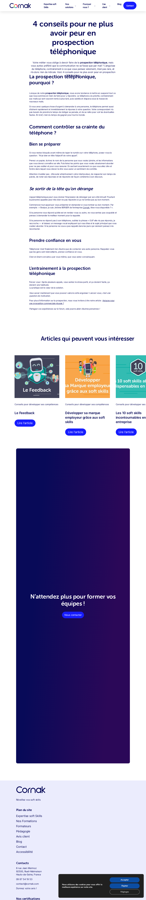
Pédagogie (23, 831)
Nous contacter (73, 615)
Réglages (124, 891)
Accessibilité (24, 852)
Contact (21, 846)
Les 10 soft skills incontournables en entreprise (131, 417)
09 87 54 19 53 (24, 879)
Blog (19, 841)
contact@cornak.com (27, 883)
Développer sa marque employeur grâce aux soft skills (85, 417)
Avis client (23, 836)
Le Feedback (24, 413)
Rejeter (124, 885)
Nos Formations (26, 821)
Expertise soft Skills (29, 816)
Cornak (86, 207)
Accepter (125, 879)
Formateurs (23, 826)
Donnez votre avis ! (26, 888)
